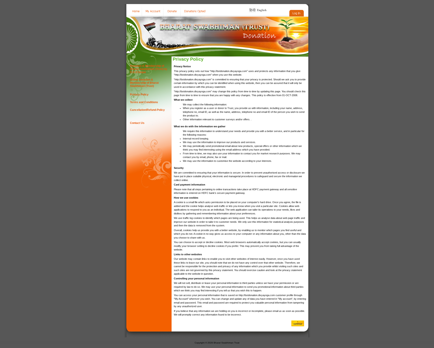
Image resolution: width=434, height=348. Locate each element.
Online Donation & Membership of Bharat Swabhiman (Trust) (144, 83)
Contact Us (137, 123)
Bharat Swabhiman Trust (226, 342)
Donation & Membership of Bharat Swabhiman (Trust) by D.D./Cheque (148, 69)
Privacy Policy (139, 94)
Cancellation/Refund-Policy (147, 109)
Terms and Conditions (144, 102)
